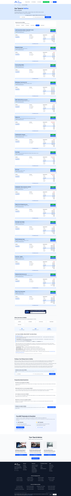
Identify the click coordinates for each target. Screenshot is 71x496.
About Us (50, 469)
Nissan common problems (51, 487)
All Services (18, 25)
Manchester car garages (51, 477)
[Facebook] (14, 470)
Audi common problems (41, 489)
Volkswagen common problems (41, 486)
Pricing (41, 465)
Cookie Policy (51, 467)
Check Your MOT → (20, 427)
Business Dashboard (43, 468)
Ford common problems (19, 486)
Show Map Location (35, 43)
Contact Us (50, 468)
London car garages (19, 477)
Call (53, 47)
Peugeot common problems (51, 486)
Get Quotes (48, 17)
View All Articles (35, 458)
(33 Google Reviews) (20, 276)
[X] (16, 470)
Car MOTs (22, 25)
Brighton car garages (30, 480)
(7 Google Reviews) (20, 154)
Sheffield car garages (30, 477)
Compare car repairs (51, 407)
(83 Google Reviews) (20, 84)
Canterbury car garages (19, 480)
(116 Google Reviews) (20, 206)
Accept (55, 494)
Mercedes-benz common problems (19, 489)
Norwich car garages (41, 480)
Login (41, 466)
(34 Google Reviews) (20, 119)
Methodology (33, 467)
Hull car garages (51, 480)
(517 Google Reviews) (20, 241)
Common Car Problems (35, 465)
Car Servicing (32, 25)
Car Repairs (27, 25)
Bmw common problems (41, 487)
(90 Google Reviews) (20, 49)
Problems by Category (35, 466)
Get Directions (53, 31)
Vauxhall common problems (30, 486)
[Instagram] (17, 470)
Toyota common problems (30, 487)
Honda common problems (51, 489)
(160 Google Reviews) (20, 32)
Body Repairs (42, 25)
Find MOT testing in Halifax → (20, 429)
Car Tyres (37, 25)
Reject (51, 494)
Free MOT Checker (34, 469)
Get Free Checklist (40, 427)
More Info (18, 37)
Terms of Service (51, 466)
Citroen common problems (30, 489)
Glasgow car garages (41, 477)
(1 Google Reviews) (20, 189)
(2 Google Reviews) (20, 171)
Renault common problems (19, 487)
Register (42, 467)
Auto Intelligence (34, 468)
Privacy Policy (51, 465)
